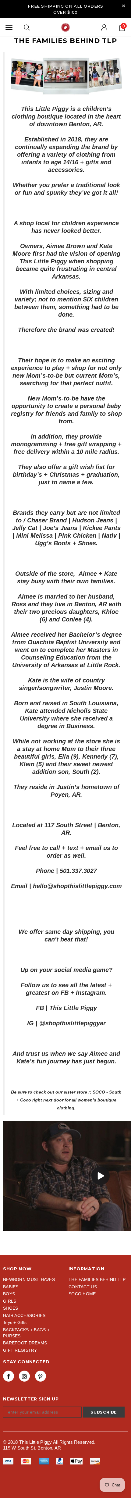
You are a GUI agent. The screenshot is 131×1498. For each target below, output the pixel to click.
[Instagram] (24, 1376)
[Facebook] (8, 1376)
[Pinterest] (40, 1376)
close (123, 6)
